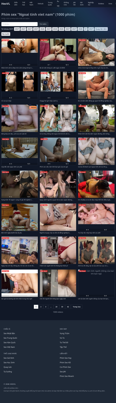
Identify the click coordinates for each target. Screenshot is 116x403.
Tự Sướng (8, 371)
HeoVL (5, 3)
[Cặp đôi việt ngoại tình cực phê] (19, 148)
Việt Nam (31, 3)
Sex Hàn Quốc (10, 342)
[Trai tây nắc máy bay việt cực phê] (96, 214)
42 (68, 307)
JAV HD (74, 3)
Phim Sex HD (65, 362)
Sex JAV (63, 371)
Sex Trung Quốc (10, 338)
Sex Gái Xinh (9, 358)
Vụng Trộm (64, 333)
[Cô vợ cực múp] (19, 81)
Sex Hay (63, 329)
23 (56, 307)
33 (62, 307)
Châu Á (7, 329)
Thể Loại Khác (10, 353)
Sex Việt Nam (9, 347)
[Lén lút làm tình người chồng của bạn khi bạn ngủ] (96, 272)
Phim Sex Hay (65, 358)
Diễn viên (16, 3)
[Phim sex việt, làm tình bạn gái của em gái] (58, 150)
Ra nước (5, 34)
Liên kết (63, 353)
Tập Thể (63, 347)
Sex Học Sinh (9, 362)
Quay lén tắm (101, 29)
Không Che (66, 3)
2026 (42, 29)
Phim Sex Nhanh (67, 376)
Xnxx (110, 4)
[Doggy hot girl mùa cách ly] (58, 82)
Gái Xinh (81, 3)
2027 (17, 29)
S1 (86, 29)
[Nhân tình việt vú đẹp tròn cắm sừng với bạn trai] (19, 46)
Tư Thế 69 (64, 342)
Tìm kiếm (43, 24)
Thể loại (23, 3)
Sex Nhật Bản (9, 333)
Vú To (62, 338)
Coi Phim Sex (65, 367)
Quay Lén (8, 367)
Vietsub (40, 4)
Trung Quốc (50, 3)
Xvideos (101, 4)
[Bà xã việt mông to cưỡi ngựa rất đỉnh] (58, 50)
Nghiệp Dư (91, 3)
